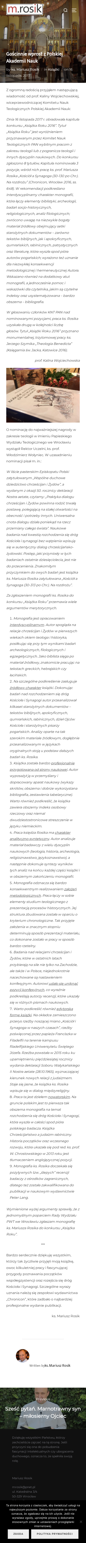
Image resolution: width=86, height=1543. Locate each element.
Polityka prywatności (55, 1534)
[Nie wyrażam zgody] (81, 1522)
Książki (53, 69)
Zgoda (18, 1534)
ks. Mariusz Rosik (25, 69)
